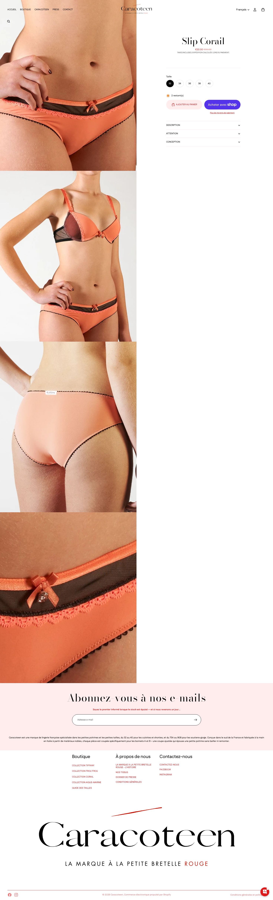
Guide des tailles (82, 788)
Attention (172, 133)
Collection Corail (82, 776)
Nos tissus (122, 772)
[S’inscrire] (195, 720)
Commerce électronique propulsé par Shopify (147, 894)
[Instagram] (16, 895)
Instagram (166, 774)
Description (173, 125)
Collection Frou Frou (85, 771)
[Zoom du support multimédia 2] (68, 256)
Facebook (165, 769)
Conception (173, 141)
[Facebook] (9, 895)
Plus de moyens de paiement (222, 113)
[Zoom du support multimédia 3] (68, 427)
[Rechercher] (8, 21)
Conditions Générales (129, 782)
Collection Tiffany (83, 765)
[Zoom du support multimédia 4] (68, 597)
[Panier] (263, 10)
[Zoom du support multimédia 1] (68, 85)
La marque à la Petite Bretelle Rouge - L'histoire (133, 766)
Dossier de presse (126, 777)
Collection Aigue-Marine (86, 782)
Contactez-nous (169, 764)
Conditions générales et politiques (248, 894)
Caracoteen (117, 894)
